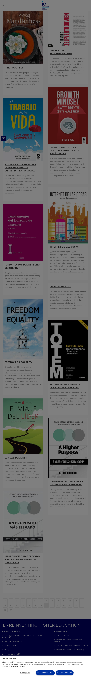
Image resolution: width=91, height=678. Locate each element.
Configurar (25, 673)
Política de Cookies (17, 666)
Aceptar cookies (64, 673)
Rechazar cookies (45, 673)
